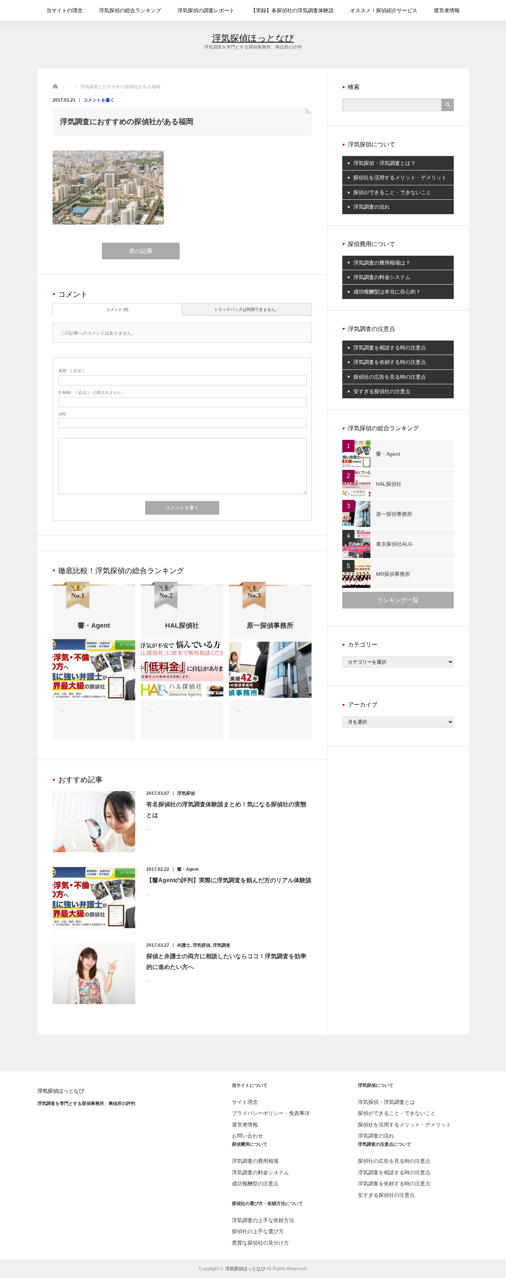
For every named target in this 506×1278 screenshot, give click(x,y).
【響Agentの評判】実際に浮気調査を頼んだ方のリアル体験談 (229, 880)
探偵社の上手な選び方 (258, 1231)
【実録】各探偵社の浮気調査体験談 (292, 10)
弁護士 (183, 945)
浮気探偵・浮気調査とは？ (384, 163)
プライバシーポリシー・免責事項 (271, 1113)
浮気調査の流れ (371, 207)
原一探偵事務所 (394, 514)
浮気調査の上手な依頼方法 (263, 1220)
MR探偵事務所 (393, 574)
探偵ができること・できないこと (392, 192)
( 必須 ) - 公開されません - (91, 392)
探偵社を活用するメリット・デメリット (400, 177)
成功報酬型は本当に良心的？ (387, 292)
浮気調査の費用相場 (255, 1161)
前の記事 (141, 251)
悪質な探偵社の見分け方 (260, 1243)
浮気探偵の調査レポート (205, 10)
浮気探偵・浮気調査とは (386, 1102)
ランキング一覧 (398, 600)
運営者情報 (447, 10)
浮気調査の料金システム (381, 277)
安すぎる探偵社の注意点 (381, 391)
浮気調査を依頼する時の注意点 (389, 362)
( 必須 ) (71, 370)
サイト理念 (245, 1102)
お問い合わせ (247, 1136)
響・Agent (188, 869)
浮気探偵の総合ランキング (130, 10)
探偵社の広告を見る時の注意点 (389, 377)
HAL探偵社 (389, 484)
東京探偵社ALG (394, 544)
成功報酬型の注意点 (255, 1183)
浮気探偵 (186, 793)
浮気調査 (221, 945)
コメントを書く (98, 100)
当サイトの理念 (64, 10)
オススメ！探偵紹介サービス (383, 10)
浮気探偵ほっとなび (253, 38)
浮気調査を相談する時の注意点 (389, 348)
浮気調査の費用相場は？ (381, 263)
